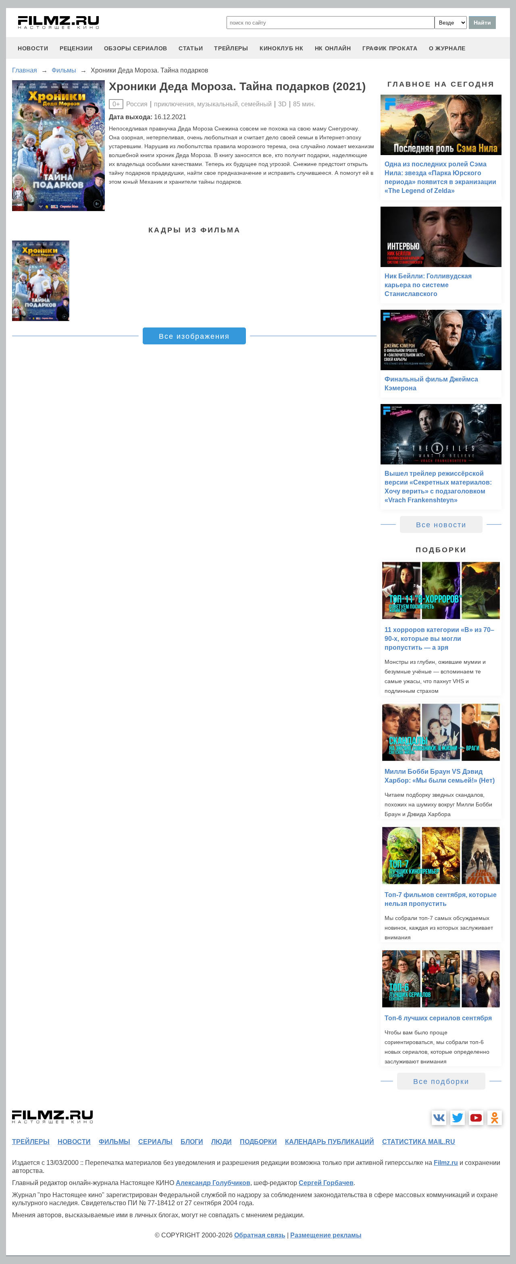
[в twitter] (457, 1118)
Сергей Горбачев (326, 1182)
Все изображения (194, 336)
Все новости (441, 525)
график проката (390, 48)
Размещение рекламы (326, 1235)
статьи (191, 48)
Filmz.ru (446, 1162)
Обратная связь (259, 1235)
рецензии (76, 48)
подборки (258, 1141)
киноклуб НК (282, 48)
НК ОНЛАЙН (333, 48)
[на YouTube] (476, 1118)
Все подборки (441, 1082)
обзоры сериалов (136, 48)
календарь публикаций (329, 1141)
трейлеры (231, 48)
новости (33, 48)
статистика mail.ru (418, 1141)
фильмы (114, 1141)
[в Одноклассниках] (494, 1118)
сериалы (155, 1141)
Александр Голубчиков (213, 1182)
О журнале (447, 48)
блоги (192, 1141)
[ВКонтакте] (439, 1118)
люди (221, 1141)
